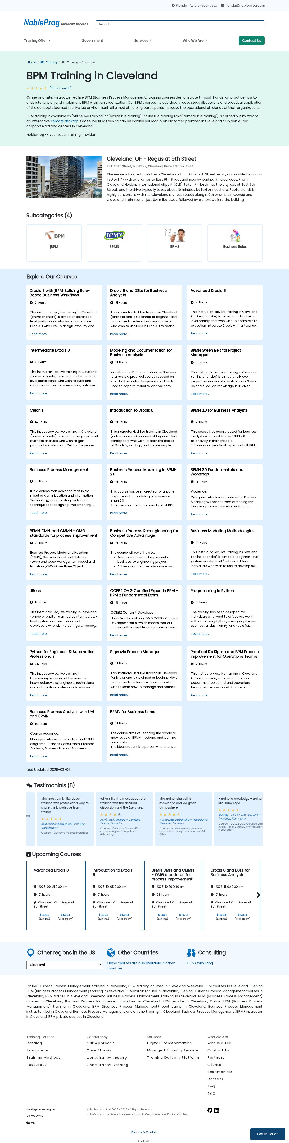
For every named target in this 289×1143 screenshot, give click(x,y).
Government (92, 40)
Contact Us (251, 40)
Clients (214, 1064)
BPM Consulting (200, 963)
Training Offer (36, 40)
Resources (36, 1064)
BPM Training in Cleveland (78, 62)
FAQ (211, 1086)
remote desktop (64, 121)
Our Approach (101, 1043)
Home (32, 62)
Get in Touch (267, 1134)
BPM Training (48, 62)
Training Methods (43, 1057)
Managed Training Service (172, 1050)
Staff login (144, 1140)
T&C (211, 1093)
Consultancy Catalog (107, 1064)
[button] (257, 895)
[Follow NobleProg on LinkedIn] (216, 1110)
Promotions (37, 1050)
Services (141, 40)
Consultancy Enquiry (107, 1058)
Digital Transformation (169, 1043)
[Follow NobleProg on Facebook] (209, 1110)
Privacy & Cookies (144, 1132)
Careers (215, 1079)
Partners (216, 1057)
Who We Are (193, 40)
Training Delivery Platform (173, 1057)
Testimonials (219, 1071)
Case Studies (99, 1050)
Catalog (34, 1043)
